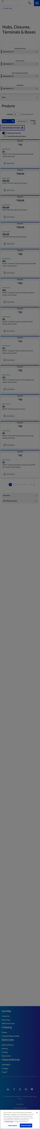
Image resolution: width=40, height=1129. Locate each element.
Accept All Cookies (26, 1125)
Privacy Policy (9, 1122)
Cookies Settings (12, 1125)
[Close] (37, 1113)
